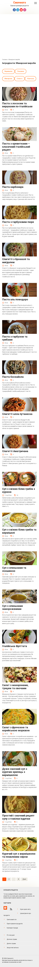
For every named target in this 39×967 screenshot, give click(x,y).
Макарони (8, 79)
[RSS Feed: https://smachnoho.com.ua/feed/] (11, 909)
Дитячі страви (11, 943)
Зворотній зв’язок (13, 947)
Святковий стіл (11, 919)
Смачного (19, 2)
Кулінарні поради (12, 928)
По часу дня (11, 935)
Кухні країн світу (25, 909)
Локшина (20, 71)
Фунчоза (30, 79)
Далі (24, 879)
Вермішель (8, 71)
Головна (4, 59)
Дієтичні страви (12, 939)
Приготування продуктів (15, 923)
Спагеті (19, 79)
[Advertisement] (19, 37)
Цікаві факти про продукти (17, 914)
